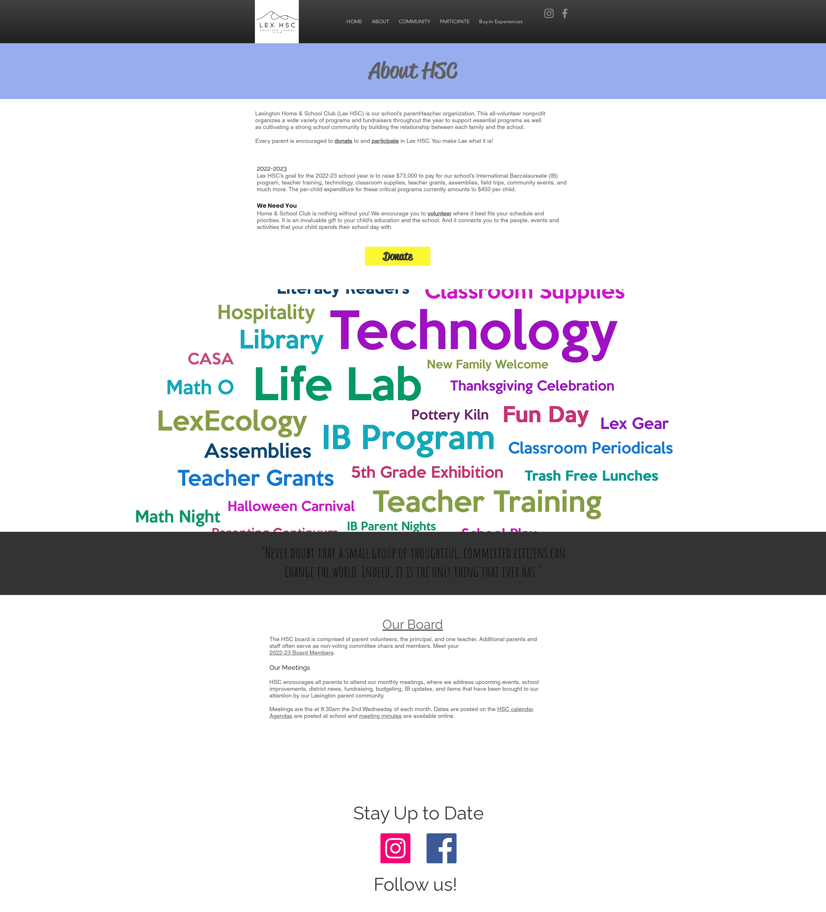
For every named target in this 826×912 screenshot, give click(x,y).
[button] (380, 21)
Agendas (280, 715)
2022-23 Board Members (301, 652)
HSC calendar (515, 709)
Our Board (412, 624)
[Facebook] (565, 13)
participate (385, 140)
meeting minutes (380, 715)
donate (343, 140)
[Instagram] (549, 13)
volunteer (439, 213)
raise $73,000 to (403, 175)
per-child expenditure (327, 189)
